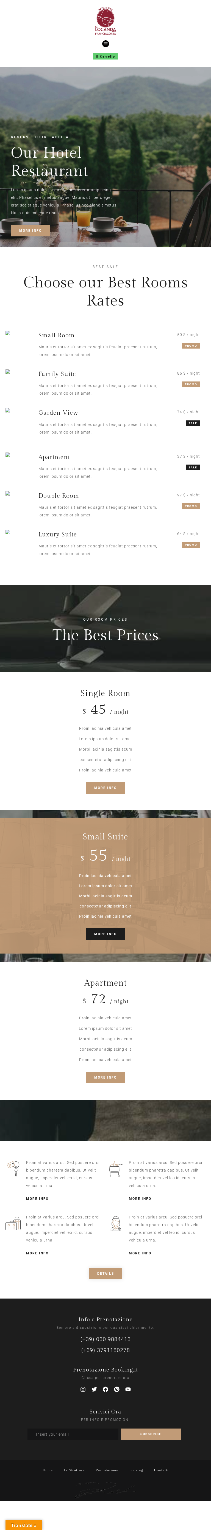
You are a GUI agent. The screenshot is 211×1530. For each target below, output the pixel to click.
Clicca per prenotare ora (105, 1378)
